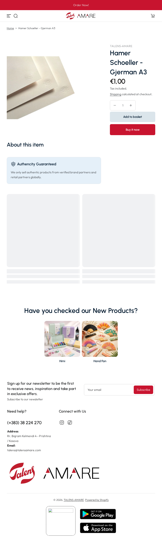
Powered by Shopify (97, 499)
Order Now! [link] (81, 5)
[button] (16, 16)
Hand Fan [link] (99, 361)
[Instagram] (61, 422)
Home (10, 28)
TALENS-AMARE (74, 499)
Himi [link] (62, 361)
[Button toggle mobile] (9, 16)
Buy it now (133, 130)
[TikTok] (69, 422)
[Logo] (81, 15)
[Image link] (62, 343)
